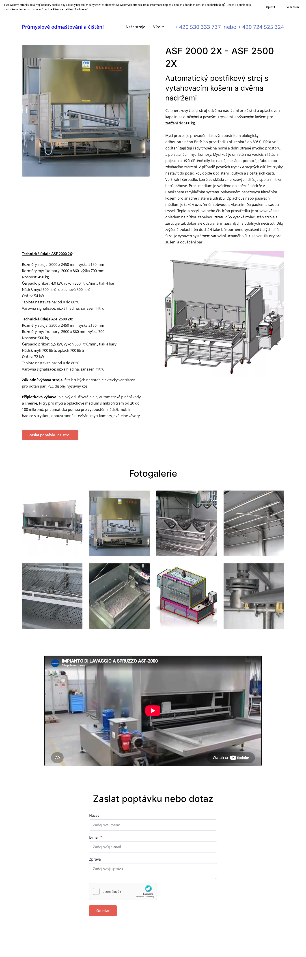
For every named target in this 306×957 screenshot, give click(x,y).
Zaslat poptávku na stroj (50, 435)
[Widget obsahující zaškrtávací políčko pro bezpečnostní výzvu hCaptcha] (123, 891)
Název (94, 815)
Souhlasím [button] (292, 7)
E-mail (94, 837)
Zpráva (95, 859)
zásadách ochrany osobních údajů (204, 4)
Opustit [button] (270, 7)
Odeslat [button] (103, 910)
